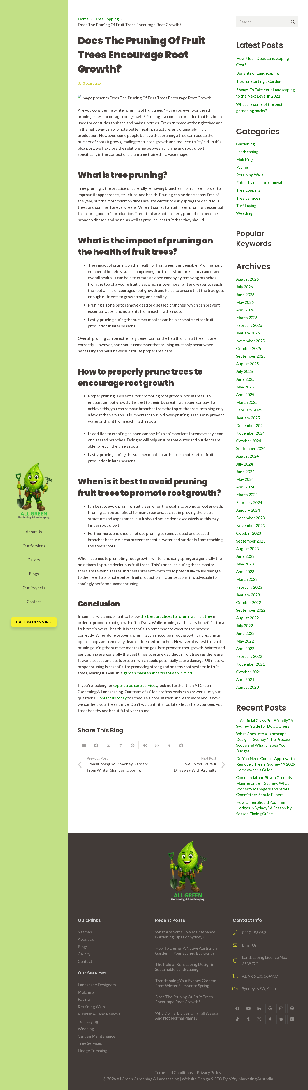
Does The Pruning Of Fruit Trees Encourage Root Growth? (184, 999)
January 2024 (248, 510)
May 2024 (245, 479)
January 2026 (248, 332)
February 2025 (249, 409)
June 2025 (245, 379)
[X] (259, 1019)
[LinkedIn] (292, 1019)
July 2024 (244, 463)
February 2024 (249, 502)
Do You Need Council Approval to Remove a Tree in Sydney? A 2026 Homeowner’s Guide (265, 764)
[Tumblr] (248, 1019)
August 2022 (247, 617)
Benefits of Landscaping (257, 72)
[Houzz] (259, 1008)
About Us (86, 939)
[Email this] (84, 745)
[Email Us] (237, 945)
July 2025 (244, 371)
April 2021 (245, 679)
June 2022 (245, 633)
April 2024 (245, 486)
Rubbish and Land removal (259, 182)
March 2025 (246, 402)
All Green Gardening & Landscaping (148, 1078)
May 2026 (245, 302)
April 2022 (245, 648)
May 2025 (245, 386)
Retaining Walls (249, 174)
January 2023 (248, 594)
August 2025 (247, 363)
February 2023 (249, 587)
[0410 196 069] (237, 932)
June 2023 (245, 556)
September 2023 (250, 540)
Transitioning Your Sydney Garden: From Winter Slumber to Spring (185, 983)
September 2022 (250, 610)
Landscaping (247, 151)
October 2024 (248, 440)
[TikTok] (237, 1019)
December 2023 (250, 517)
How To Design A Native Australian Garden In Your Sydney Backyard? (186, 951)
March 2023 (246, 579)
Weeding (244, 213)
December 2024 (250, 425)
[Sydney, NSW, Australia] (237, 988)
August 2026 (247, 279)
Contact (85, 961)
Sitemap (85, 931)
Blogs (83, 946)
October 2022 (248, 602)
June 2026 (245, 294)
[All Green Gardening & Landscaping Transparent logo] (187, 871)
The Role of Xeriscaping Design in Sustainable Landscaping (184, 967)
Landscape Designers (97, 984)
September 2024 (250, 448)
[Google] (270, 1008)
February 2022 (249, 656)
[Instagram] (281, 1008)
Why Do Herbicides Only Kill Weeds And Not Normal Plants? (186, 1016)
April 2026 (245, 309)
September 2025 (250, 356)
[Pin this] (132, 745)
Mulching (244, 159)
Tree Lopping (107, 18)
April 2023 (245, 571)
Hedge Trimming (92, 1050)
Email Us (249, 944)
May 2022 (245, 640)
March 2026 (246, 317)
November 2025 (250, 340)
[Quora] (281, 1019)
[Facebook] (237, 1008)
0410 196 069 (254, 932)
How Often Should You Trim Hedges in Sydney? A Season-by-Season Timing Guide (264, 808)
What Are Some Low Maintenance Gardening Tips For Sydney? (185, 934)
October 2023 (248, 533)
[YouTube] (248, 1008)
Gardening (245, 143)
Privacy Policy (209, 1072)
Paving (242, 167)
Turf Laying (246, 205)
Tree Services (248, 197)
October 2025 (248, 348)
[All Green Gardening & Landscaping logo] (33, 491)
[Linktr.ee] (270, 1019)
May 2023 (245, 563)
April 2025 (245, 394)
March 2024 (246, 494)
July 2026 (244, 286)
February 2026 (249, 325)
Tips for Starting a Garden (258, 81)
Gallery (84, 953)
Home (83, 18)
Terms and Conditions (174, 1072)
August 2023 (247, 548)
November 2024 (250, 433)
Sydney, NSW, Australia (262, 988)
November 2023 (250, 525)
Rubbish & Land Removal (99, 1013)
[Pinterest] (292, 1008)
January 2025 (248, 417)
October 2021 (248, 671)
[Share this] (96, 745)
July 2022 (244, 625)
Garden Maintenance (96, 1035)
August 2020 (247, 687)
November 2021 (250, 664)
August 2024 (247, 456)
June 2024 (245, 471)
